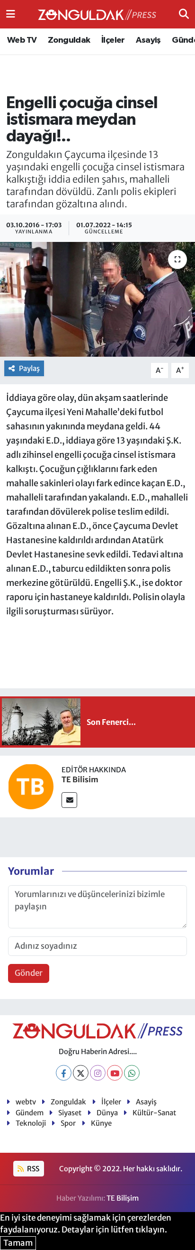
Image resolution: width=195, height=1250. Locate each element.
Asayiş (148, 40)
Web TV (21, 40)
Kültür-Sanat (154, 1112)
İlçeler (113, 40)
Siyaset (69, 1112)
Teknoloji (31, 1123)
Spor (68, 1123)
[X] (81, 1073)
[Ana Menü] (10, 14)
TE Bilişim (122, 1198)
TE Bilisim (80, 779)
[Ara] (184, 14)
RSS (32, 1168)
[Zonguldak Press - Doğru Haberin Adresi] (97, 14)
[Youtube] (115, 1073)
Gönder (29, 973)
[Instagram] (98, 1073)
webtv (26, 1101)
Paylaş (29, 368)
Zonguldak (69, 40)
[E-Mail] (69, 800)
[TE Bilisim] (30, 785)
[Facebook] (63, 1073)
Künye (101, 1123)
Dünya (107, 1112)
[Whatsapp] (132, 1073)
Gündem (30, 1112)
